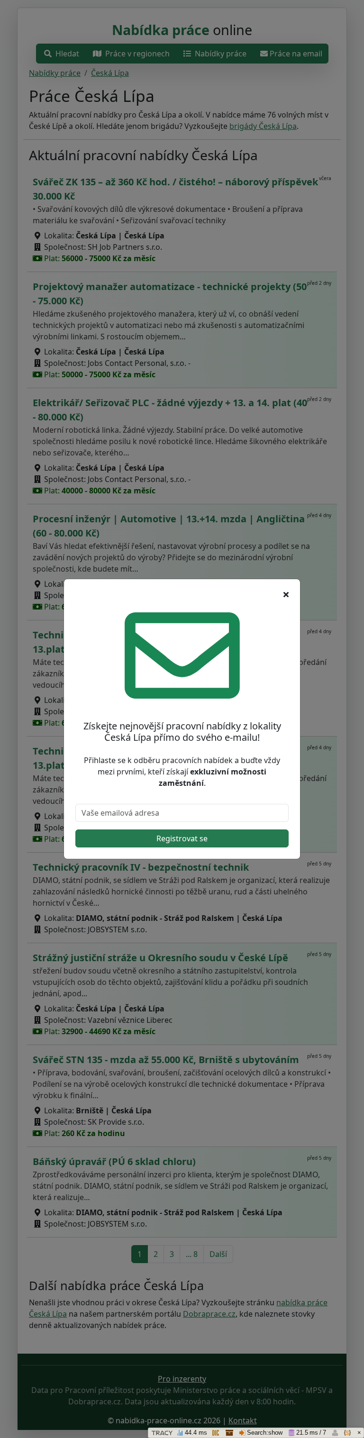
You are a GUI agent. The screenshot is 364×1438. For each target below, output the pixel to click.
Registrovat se (182, 838)
